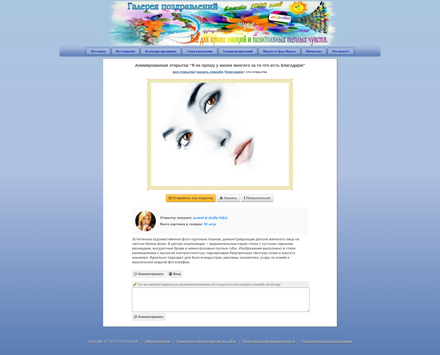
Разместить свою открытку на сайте (206, 342)
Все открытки (125, 51)
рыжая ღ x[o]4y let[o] (210, 217)
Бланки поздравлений (238, 51)
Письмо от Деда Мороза (279, 51)
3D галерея (98, 51)
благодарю (234, 72)
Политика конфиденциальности (268, 342)
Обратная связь (158, 342)
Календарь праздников (160, 51)
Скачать (228, 198)
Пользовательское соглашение (327, 342)
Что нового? (340, 51)
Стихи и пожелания (200, 51)
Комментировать (149, 317)
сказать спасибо (210, 72)
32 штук (210, 224)
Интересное (314, 51)
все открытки (184, 72)
